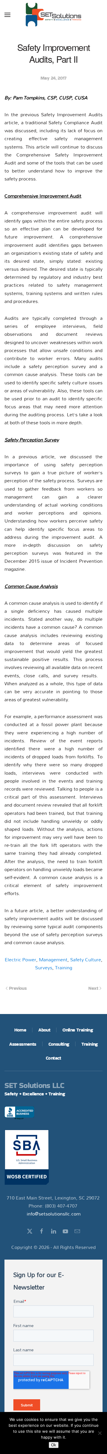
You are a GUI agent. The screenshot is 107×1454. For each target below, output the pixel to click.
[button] (7, 15)
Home (20, 1029)
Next (93, 988)
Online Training (77, 1029)
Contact (53, 1058)
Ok (53, 1445)
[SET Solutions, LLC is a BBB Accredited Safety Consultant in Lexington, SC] (19, 1113)
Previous (17, 988)
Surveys (43, 967)
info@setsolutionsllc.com (54, 1213)
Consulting (58, 1044)
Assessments (22, 1044)
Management (53, 959)
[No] (100, 1433)
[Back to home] (53, 15)
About (44, 1029)
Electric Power (20, 959)
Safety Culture (85, 959)
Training (63, 967)
